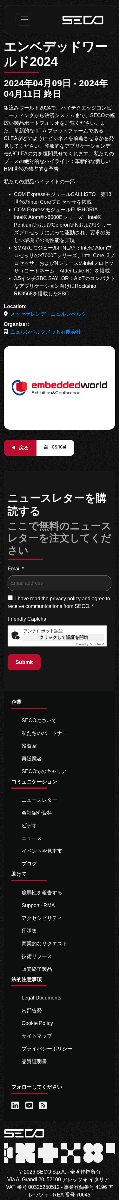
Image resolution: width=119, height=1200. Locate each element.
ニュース (32, 838)
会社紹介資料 (37, 812)
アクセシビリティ (42, 918)
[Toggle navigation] (24, 19)
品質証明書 (34, 1061)
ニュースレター (39, 800)
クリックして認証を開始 (63, 637)
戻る (23, 447)
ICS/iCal (58, 447)
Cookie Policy (37, 1023)
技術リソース (37, 956)
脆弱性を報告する (42, 892)
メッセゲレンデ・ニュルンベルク (48, 314)
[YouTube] (29, 1106)
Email (16, 568)
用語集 (29, 931)
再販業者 (32, 758)
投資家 (29, 746)
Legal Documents (41, 997)
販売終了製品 (37, 969)
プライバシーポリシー (47, 1048)
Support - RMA (38, 905)
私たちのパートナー (44, 733)
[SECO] (24, 1133)
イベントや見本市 (42, 851)
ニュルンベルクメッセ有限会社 (45, 332)
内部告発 (32, 1010)
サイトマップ (37, 1036)
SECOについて (39, 720)
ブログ (29, 863)
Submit (24, 662)
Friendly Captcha (27, 619)
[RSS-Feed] (43, 1106)
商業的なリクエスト (44, 943)
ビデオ (29, 825)
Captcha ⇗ (90, 644)
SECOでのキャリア (44, 771)
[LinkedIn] (15, 1106)
